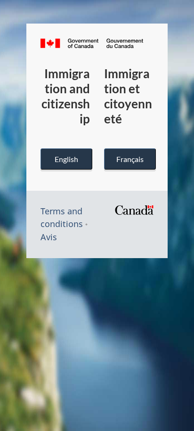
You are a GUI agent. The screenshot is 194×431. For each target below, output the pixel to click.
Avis (48, 237)
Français (130, 159)
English (66, 159)
